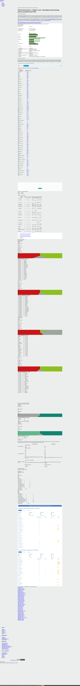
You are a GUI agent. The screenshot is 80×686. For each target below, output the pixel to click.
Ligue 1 (3, 657)
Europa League (4, 654)
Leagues (3, 5)
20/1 (28, 97)
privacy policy (39, 685)
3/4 (28, 117)
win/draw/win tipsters (35, 68)
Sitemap (3, 633)
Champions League (5, 653)
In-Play (3, 2)
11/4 (27, 157)
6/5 (27, 111)
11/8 (28, 152)
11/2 (27, 78)
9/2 (27, 159)
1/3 (27, 128)
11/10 (28, 76)
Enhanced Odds (4, 639)
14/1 (28, 144)
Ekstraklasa (24, 16)
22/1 (28, 161)
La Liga (3, 655)
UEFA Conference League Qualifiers (25, 236)
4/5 (27, 113)
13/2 (28, 165)
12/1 (28, 92)
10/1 (28, 84)
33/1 (28, 103)
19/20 (28, 107)
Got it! (42, 685)
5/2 (28, 134)
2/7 (27, 132)
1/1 (28, 119)
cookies (21, 685)
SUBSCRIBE (2, 0)
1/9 (27, 142)
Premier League (4, 652)
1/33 (27, 146)
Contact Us (3, 630)
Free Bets (3, 637)
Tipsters (3, 3)
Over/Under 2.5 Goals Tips (6, 647)
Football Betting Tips (5, 643)
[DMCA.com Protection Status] (20, 660)
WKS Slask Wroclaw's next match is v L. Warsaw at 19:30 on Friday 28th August (30, 22)
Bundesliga (3, 656)
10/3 (27, 122)
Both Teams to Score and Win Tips (7, 646)
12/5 (28, 136)
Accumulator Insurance (5, 638)
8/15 (27, 154)
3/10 (27, 138)
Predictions (3, 4)
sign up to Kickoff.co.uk (45, 20)
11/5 (27, 72)
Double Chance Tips (5, 648)
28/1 (28, 171)
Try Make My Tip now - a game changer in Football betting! (26, 63)
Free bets (3, 6)
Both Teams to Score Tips (5, 645)
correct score (21, 20)
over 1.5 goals (41, 61)
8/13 (27, 126)
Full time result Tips (5, 644)
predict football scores (36, 19)
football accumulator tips (50, 19)
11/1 (28, 86)
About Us (3, 629)
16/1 (28, 94)
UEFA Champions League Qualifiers (25, 233)
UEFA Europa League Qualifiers (25, 235)
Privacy (3, 631)
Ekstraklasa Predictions (52, 18)
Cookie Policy (4, 632)
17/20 (28, 109)
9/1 (28, 90)
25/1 (27, 99)
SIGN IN (1, 1)
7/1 (28, 80)
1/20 (27, 148)
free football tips (33, 20)
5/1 (28, 156)
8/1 (27, 82)
